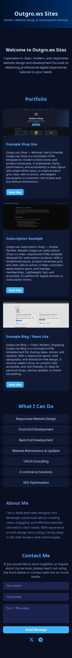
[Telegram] (40, 639)
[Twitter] (31, 639)
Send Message (36, 629)
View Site (15, 192)
